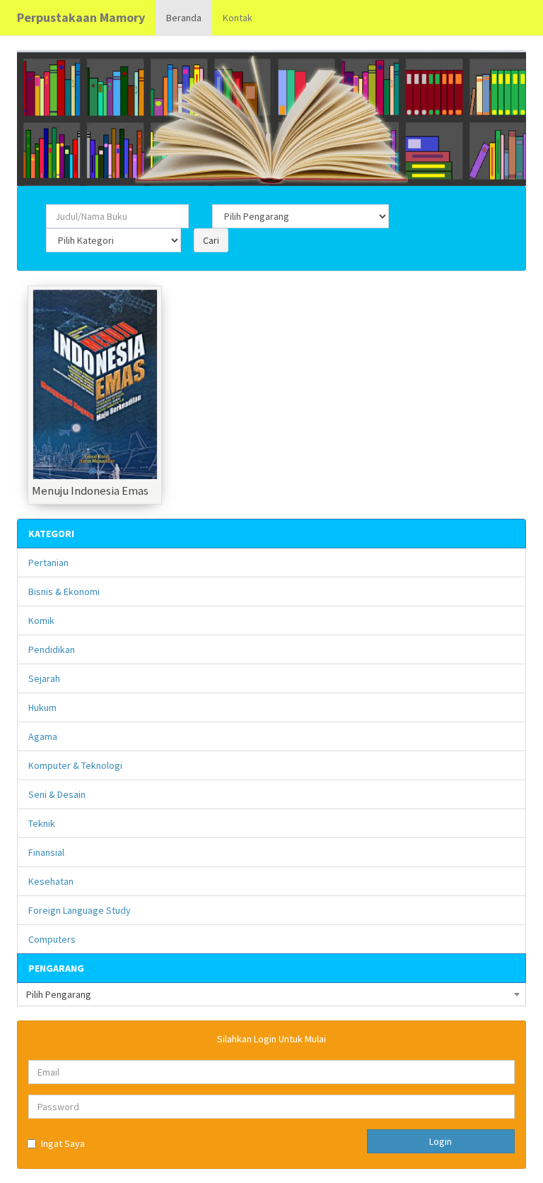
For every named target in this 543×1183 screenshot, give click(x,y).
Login (440, 1141)
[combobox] (271, 994)
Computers (52, 939)
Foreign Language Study (79, 910)
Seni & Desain (57, 794)
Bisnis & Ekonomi (64, 591)
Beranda (184, 17)
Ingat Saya (63, 1143)
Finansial (46, 852)
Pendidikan (51, 649)
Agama (42, 736)
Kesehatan (51, 881)
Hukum (42, 707)
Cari (211, 240)
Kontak (237, 17)
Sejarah (44, 678)
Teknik (41, 823)
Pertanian (48, 562)
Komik (41, 620)
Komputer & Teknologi (75, 765)
